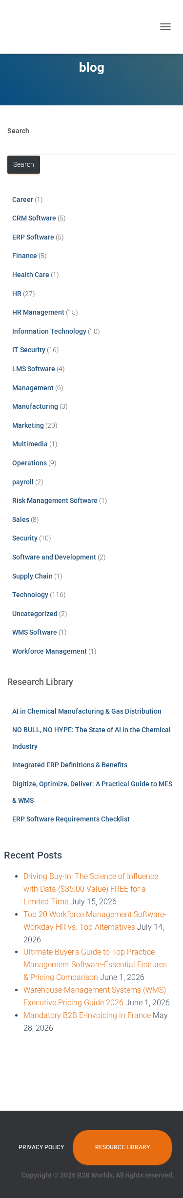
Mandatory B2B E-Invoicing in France (87, 1015)
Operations (29, 463)
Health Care (30, 275)
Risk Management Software (55, 500)
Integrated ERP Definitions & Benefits (69, 765)
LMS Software (33, 369)
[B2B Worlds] (36, 27)
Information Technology (49, 331)
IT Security (28, 350)
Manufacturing (35, 406)
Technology (30, 595)
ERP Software (33, 237)
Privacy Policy (41, 1147)
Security (25, 538)
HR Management (38, 312)
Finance (24, 256)
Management (33, 388)
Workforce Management (49, 651)
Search (18, 131)
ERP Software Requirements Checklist (71, 819)
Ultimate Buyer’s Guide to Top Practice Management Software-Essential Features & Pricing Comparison (95, 964)
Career (22, 199)
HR (16, 294)
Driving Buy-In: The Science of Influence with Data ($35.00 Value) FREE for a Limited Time (90, 889)
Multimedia (30, 444)
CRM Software (34, 218)
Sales (20, 519)
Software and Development (54, 557)
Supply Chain (32, 576)
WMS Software (34, 632)
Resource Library (122, 1147)
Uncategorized (35, 614)
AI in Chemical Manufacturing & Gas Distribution (87, 711)
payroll (23, 482)
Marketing (28, 425)
